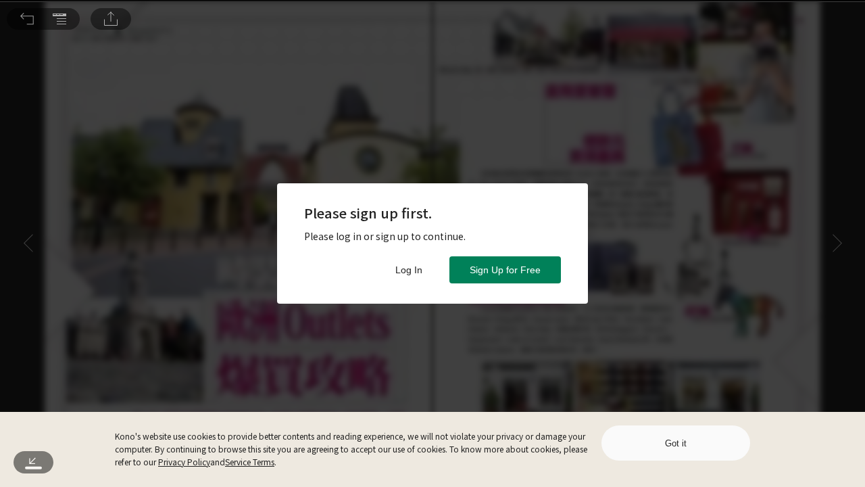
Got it (676, 443)
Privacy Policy (184, 461)
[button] (27, 19)
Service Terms (249, 461)
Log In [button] (408, 269)
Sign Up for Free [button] (505, 269)
